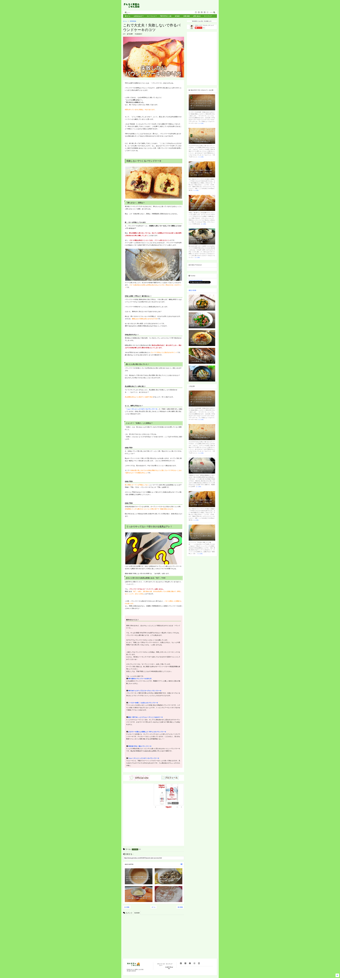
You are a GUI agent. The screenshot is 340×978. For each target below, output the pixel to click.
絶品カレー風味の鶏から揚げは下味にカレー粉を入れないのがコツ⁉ (201, 172)
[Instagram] (207, 12)
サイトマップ (208, 16)
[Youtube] (196, 12)
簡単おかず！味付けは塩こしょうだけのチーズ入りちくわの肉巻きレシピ (201, 359)
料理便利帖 (133, 21)
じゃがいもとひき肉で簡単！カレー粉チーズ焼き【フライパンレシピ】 (200, 376)
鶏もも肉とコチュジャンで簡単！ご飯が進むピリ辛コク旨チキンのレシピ (201, 341)
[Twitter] (199, 12)
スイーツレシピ (151, 16)
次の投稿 (126, 907)
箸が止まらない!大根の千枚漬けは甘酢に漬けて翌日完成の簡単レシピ (201, 468)
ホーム (128, 16)
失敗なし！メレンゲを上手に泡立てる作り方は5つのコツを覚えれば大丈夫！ (168, 897)
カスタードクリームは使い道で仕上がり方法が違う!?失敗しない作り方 (138, 897)
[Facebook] (201, 12)
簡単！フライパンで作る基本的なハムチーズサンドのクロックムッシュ (201, 206)
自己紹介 (177, 16)
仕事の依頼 (186, 16)
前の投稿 (180, 907)
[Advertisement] (184, 6)
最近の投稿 (192, 290)
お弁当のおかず (138, 16)
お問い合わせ (197, 16)
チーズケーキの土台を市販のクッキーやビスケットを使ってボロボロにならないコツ (138, 878)
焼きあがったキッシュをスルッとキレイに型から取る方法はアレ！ (201, 535)
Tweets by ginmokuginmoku (195, 280)
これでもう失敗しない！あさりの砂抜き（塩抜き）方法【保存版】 (168, 879)
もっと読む (201, 123)
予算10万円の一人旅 (165, 16)
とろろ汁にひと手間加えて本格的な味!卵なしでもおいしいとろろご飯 (201, 239)
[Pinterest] (204, 12)
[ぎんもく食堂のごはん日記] (132, 7)
